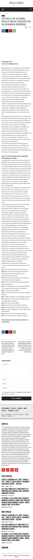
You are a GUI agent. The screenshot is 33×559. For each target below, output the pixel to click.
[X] (6, 30)
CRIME (3, 507)
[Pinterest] (10, 30)
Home (3, 13)
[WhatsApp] (14, 30)
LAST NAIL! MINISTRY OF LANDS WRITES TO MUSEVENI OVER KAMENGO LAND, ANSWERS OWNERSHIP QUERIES (15, 491)
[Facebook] (3, 30)
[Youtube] (16, 470)
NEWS (7, 13)
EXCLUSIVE (4, 495)
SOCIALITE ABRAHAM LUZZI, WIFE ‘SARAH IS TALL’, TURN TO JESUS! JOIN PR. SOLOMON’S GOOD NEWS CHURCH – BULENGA (15, 481)
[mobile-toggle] (2, 9)
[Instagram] (7, 470)
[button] (31, 9)
